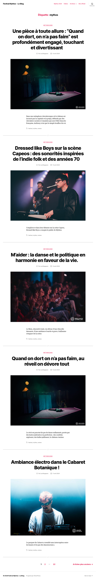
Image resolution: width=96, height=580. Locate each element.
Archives (72, 4)
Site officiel (82, 4)
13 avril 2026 (56, 53)
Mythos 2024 (58, 4)
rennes (39, 128)
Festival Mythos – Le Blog (16, 576)
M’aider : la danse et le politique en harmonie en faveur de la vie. (48, 257)
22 (54, 564)
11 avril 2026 (56, 473)
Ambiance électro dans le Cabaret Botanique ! (48, 464)
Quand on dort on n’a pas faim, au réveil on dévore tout (48, 361)
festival (30, 128)
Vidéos (66, 4)
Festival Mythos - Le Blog (13, 4)
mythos (35, 128)
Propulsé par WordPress (33, 576)
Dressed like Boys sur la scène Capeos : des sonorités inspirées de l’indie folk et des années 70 (48, 153)
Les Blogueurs (44, 53)
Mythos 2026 (48, 25)
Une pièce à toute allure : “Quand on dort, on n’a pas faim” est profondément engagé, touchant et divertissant (48, 39)
